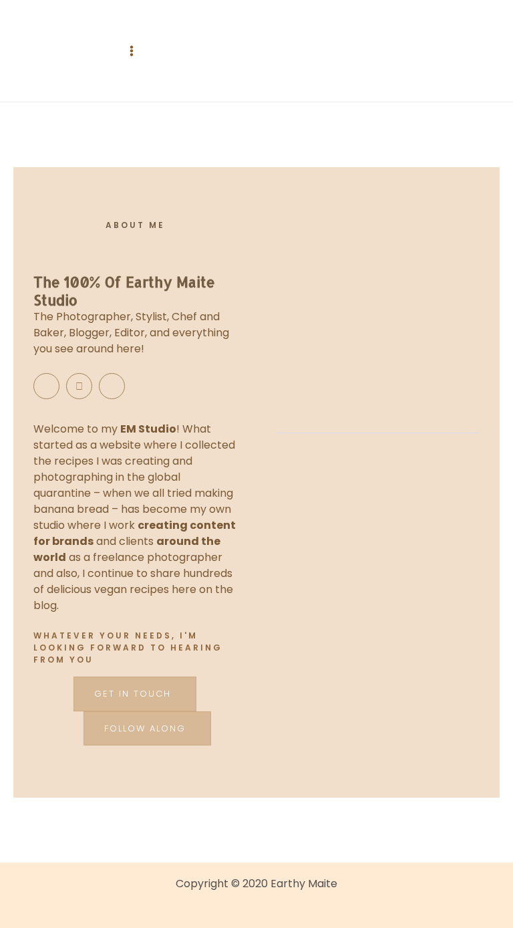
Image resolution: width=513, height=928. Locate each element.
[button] (134, 694)
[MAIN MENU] (132, 51)
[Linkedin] (112, 386)
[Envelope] (79, 386)
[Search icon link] (256, 51)
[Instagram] (46, 386)
